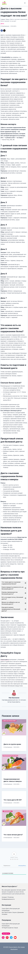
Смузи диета (5, 659)
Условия (4, 897)
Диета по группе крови (12, 744)
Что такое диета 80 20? (13, 800)
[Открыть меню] (24, 3)
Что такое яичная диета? (13, 835)
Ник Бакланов (5, 26)
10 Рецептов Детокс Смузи (10, 927)
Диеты (2, 23)
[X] (4, 30)
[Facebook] (2, 30)
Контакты (6, 933)
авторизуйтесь (22, 865)
